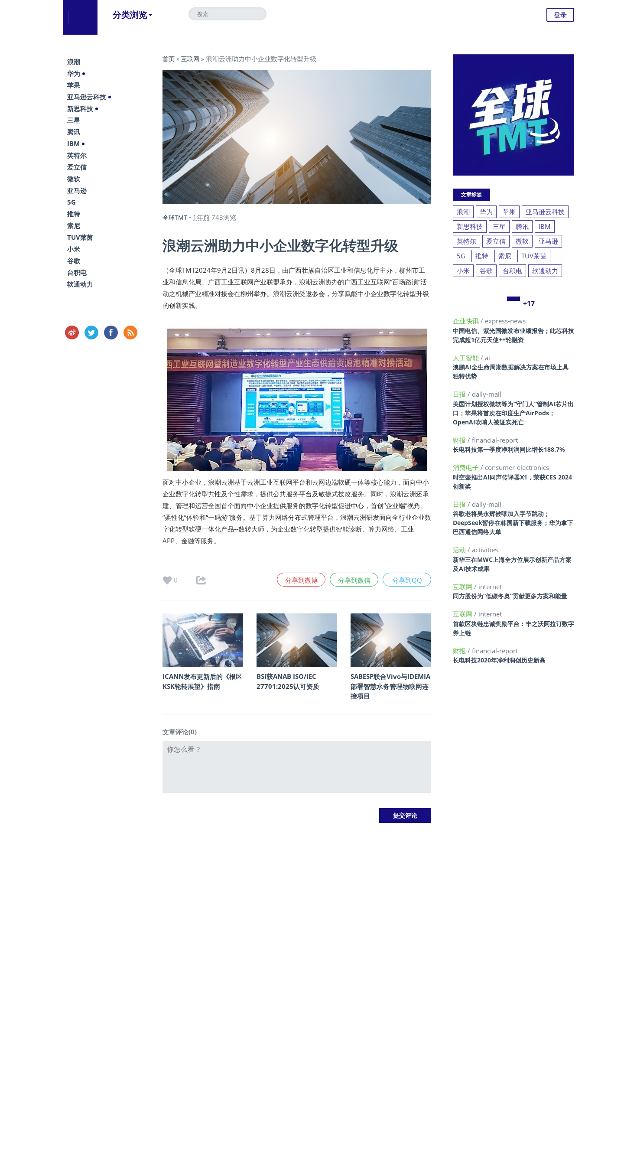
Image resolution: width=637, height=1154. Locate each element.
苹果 (73, 85)
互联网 (190, 59)
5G (71, 202)
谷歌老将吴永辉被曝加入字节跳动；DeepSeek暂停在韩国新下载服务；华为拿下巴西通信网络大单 (513, 522)
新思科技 (80, 108)
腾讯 (73, 131)
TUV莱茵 (80, 237)
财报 (460, 440)
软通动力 (80, 284)
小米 (73, 248)
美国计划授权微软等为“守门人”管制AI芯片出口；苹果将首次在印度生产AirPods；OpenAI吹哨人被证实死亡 (513, 413)
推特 (73, 213)
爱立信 (77, 167)
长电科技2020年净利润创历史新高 (499, 660)
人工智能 (467, 357)
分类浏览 (130, 14)
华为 (73, 73)
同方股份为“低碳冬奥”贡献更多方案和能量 (510, 596)
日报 (460, 394)
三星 (73, 120)
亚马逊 (77, 190)
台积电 (77, 272)
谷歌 (73, 260)
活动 (460, 549)
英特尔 (77, 155)
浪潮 (73, 61)
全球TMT (174, 217)
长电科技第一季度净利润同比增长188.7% (509, 449)
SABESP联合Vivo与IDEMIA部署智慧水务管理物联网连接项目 (390, 686)
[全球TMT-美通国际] (80, 17)
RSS (130, 332)
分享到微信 (354, 580)
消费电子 (467, 467)
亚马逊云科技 (86, 96)
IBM (73, 143)
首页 (168, 59)
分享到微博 (301, 580)
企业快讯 (467, 320)
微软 (73, 178)
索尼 (73, 225)
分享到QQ (407, 580)
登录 (560, 14)
